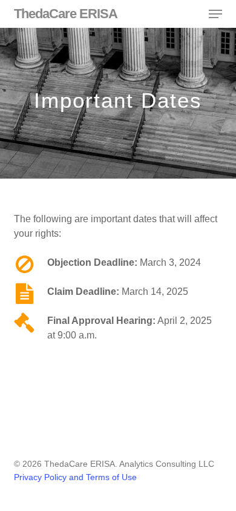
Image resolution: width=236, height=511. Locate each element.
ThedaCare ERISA (65, 14)
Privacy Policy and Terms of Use (75, 477)
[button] (215, 14)
